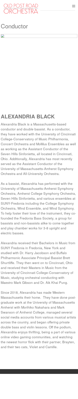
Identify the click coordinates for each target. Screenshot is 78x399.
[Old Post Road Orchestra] (21, 13)
